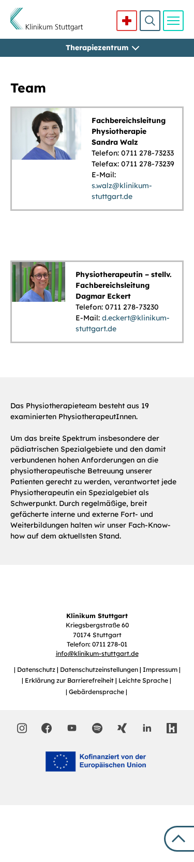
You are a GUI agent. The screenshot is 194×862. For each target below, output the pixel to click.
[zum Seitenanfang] (179, 839)
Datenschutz (37, 669)
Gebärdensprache (97, 692)
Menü (173, 20)
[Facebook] (46, 728)
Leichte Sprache (144, 680)
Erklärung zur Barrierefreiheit (70, 680)
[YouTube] (72, 727)
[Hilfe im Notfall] (126, 20)
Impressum (161, 669)
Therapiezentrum (97, 47)
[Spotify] (97, 728)
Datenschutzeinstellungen (100, 669)
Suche (150, 20)
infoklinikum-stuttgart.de (97, 653)
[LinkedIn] (147, 728)
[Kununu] (172, 728)
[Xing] (122, 728)
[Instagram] (22, 728)
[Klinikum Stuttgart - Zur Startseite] (46, 19)
